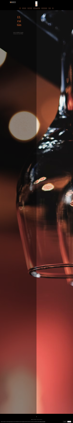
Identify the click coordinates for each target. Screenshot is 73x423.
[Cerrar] (71, 421)
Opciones (65, 421)
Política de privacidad (42, 421)
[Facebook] (36, 416)
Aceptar (69, 421)
